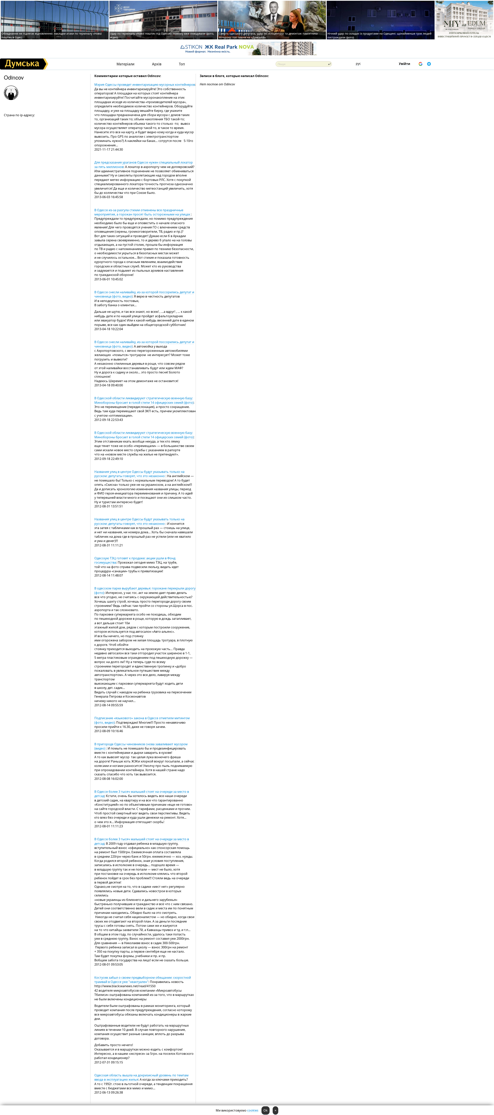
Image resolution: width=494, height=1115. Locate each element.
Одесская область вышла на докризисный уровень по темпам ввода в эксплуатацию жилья (141, 1077)
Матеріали (125, 64)
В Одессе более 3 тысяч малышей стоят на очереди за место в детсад (141, 793)
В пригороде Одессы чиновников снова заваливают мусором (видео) (141, 746)
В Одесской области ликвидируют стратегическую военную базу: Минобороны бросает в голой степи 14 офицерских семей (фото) (144, 400)
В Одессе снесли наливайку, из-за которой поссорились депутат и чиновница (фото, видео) (144, 294)
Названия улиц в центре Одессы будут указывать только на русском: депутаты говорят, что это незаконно (139, 474)
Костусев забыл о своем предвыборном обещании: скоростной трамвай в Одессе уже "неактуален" (142, 979)
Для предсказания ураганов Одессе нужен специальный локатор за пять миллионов (143, 164)
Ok (265, 1110)
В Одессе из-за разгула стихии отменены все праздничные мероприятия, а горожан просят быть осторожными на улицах (142, 212)
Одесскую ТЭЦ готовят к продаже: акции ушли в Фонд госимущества (134, 560)
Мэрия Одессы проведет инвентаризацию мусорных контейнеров (144, 84)
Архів (156, 64)
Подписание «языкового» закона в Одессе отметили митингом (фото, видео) (142, 720)
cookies (252, 1110)
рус (358, 63)
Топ (182, 64)
